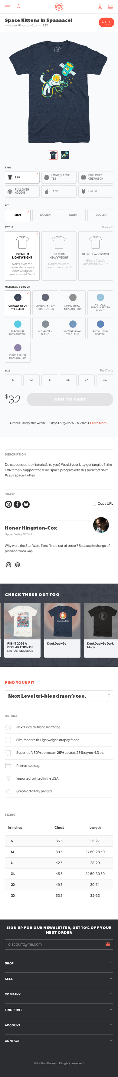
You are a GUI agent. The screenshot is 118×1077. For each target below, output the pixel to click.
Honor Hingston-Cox (22, 25)
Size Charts (106, 370)
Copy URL (105, 503)
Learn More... (99, 423)
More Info (107, 227)
